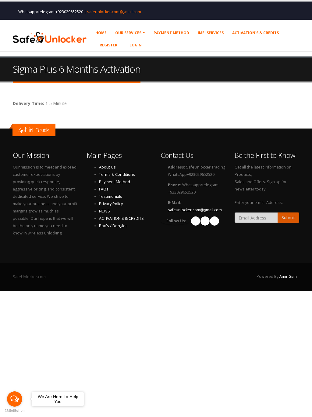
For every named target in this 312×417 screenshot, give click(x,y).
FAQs (103, 189)
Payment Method (114, 181)
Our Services (128, 32)
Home (101, 32)
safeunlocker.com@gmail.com (114, 11)
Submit (288, 217)
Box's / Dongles (113, 225)
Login (135, 45)
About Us (107, 167)
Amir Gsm (288, 276)
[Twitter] (214, 221)
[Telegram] (205, 221)
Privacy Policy (111, 203)
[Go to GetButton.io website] (14, 411)
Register (108, 45)
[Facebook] (195, 221)
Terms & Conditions (117, 174)
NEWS (104, 211)
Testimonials (110, 196)
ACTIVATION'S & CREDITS (121, 218)
